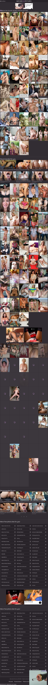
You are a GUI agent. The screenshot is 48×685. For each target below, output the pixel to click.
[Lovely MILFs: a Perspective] (24, 148)
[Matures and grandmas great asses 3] (43, 105)
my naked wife (35, 554)
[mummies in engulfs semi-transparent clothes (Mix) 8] (14, 190)
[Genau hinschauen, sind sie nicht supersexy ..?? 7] (5, 248)
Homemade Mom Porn (21, 535)
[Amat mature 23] (24, 479)
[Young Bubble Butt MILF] (24, 351)
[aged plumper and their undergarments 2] (43, 393)
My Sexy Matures (35, 582)
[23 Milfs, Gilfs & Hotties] (14, 91)
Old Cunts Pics (4, 535)
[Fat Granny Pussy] (33, 62)
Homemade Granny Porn (6, 547)
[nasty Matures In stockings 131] (24, 219)
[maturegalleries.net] (14, 393)
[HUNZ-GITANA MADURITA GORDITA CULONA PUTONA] (43, 451)
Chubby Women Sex (36, 566)
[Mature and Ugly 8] (24, 276)
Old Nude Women (5, 566)
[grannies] (5, 119)
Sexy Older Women (35, 538)
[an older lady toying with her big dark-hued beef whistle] (5, 190)
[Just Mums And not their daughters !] (5, 262)
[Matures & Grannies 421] (24, 305)
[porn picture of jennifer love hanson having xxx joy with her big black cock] (43, 219)
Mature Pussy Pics (35, 560)
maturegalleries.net (5, 569)
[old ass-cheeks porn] (14, 33)
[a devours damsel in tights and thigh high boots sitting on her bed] (5, 365)
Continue (34, 579)
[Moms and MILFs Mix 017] (5, 479)
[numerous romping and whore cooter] (5, 134)
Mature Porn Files (35, 563)
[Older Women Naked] (24, 365)
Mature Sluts (4, 579)
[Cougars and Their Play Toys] (43, 33)
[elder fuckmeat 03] (14, 262)
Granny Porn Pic (4, 538)
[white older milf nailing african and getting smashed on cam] (43, 379)
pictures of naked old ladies (37, 532)
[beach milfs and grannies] (24, 436)
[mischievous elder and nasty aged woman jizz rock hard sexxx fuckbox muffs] (24, 451)
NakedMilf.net (4, 557)
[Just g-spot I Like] (5, 451)
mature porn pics (20, 572)
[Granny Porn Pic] (24, 205)
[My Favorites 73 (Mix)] (5, 319)
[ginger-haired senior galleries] (5, 291)
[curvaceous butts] (33, 19)
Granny (18, 538)
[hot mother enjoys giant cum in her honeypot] (14, 19)
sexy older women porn (21, 579)
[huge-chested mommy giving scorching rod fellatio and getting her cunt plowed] (14, 422)
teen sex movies (12, 684)
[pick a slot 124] (43, 19)
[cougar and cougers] (5, 436)
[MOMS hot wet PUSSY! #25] (33, 33)
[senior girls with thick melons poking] (33, 48)
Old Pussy (19, 563)
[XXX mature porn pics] (43, 422)
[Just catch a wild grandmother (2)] (5, 465)
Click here (34, 529)
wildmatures (4, 529)
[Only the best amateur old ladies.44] (5, 305)
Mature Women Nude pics (6, 563)
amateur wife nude (35, 547)
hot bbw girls (34, 572)
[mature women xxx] (33, 465)
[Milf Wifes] (14, 479)
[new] (24, 105)
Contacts (11, 681)
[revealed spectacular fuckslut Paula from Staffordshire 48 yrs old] (14, 436)
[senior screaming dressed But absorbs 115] (24, 33)
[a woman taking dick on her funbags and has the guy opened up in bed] (5, 205)
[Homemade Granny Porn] (14, 233)
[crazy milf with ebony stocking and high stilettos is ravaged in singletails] (43, 233)
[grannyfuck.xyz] (33, 134)
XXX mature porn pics (5, 582)
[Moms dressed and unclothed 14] (43, 465)
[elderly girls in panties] (14, 105)
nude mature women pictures (37, 525)
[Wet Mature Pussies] (33, 305)
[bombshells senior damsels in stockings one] (14, 351)
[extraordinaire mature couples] (33, 422)
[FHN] (5, 351)
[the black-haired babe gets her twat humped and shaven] (33, 451)
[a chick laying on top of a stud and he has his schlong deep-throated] (33, 393)
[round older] (33, 262)
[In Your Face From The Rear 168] (14, 319)
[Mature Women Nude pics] (14, 291)
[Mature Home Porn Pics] (24, 62)
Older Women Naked (20, 582)
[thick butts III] (24, 291)
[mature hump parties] (24, 408)
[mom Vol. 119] (33, 190)
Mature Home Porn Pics (6, 525)
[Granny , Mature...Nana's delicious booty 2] (33, 248)
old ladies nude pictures (21, 544)
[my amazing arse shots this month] (24, 393)
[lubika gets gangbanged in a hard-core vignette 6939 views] (24, 91)
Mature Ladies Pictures (6, 544)
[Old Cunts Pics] (43, 91)
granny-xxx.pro (35, 544)
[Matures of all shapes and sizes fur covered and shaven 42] (43, 305)
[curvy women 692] (33, 119)
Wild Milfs (3, 554)
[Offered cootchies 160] (24, 379)
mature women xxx (20, 554)
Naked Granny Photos (6, 585)
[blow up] (24, 119)
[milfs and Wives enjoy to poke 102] (5, 105)
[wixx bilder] (14, 365)
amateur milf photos (36, 569)
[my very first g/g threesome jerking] (43, 48)
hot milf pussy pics (35, 541)
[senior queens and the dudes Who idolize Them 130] (5, 19)
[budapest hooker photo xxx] (43, 351)
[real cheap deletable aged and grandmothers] (14, 408)
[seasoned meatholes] (14, 76)
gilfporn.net (19, 569)
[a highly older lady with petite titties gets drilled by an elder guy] (5, 33)
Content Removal (18, 681)
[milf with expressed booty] (14, 465)
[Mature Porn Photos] (33, 76)
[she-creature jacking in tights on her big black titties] (14, 248)
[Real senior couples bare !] (24, 233)
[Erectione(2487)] (33, 436)
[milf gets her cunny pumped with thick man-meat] (5, 422)
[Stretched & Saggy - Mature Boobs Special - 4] (5, 393)
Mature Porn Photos (5, 532)
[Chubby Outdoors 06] (43, 119)
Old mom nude (19, 529)
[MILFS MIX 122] (24, 422)
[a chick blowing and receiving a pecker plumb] (33, 205)
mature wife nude (20, 585)
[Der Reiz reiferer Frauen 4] (33, 379)
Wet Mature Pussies (5, 541)
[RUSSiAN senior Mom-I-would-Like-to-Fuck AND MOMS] (33, 91)
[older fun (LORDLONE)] (43, 276)
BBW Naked (19, 551)
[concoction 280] (14, 48)
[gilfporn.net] (43, 408)
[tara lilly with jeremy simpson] (33, 219)
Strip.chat (27, 8)
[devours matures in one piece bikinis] (33, 233)
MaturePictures (24, 1)
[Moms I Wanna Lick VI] (33, 105)
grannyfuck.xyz (4, 576)
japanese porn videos (4, 684)
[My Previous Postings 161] (5, 219)
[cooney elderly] (33, 408)
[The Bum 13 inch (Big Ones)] (24, 465)
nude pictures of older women (22, 576)
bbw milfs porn (19, 560)
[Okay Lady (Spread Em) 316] (33, 291)
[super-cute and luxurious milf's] (14, 148)
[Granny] (43, 262)
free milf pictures (20, 541)
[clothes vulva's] (24, 262)
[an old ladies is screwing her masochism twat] (24, 134)
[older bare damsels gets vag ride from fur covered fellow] (24, 190)
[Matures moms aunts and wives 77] (5, 148)
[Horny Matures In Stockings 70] (24, 248)
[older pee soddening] (24, 19)
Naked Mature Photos (21, 525)
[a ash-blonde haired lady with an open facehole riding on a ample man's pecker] (43, 436)
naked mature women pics (21, 566)
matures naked (35, 576)
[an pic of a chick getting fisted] (5, 48)
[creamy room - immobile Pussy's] (14, 219)
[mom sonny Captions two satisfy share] (43, 62)
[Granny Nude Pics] (43, 248)
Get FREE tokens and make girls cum (28, 5)
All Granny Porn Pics (36, 535)
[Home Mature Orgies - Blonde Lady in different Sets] (43, 190)
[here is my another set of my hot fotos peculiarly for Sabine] (5, 379)
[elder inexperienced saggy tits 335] (5, 233)
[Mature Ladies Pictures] (14, 119)
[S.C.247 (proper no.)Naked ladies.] (24, 76)
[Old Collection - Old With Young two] (14, 134)
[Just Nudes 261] (14, 379)
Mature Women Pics (5, 560)
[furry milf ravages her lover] (14, 305)
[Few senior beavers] (14, 276)
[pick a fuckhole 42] (5, 62)
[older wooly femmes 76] (33, 276)
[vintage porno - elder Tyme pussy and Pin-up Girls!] (5, 91)
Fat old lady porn (20, 547)
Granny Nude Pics (5, 572)
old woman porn (35, 551)
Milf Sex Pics (4, 551)
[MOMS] (43, 291)
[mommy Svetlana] (5, 76)
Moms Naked (34, 557)
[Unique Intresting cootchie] (43, 365)
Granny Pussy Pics (20, 557)
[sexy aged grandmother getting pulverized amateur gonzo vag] (43, 205)
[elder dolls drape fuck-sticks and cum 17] (33, 365)
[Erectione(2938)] (43, 134)
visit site (33, 585)
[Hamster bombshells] (14, 62)
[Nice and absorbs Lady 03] (24, 319)
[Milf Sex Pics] (14, 451)
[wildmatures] (24, 48)
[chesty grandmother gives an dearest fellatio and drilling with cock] (5, 276)
